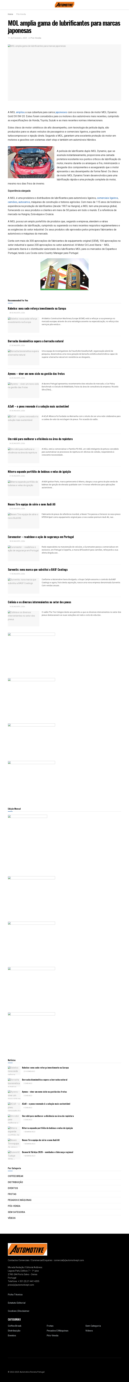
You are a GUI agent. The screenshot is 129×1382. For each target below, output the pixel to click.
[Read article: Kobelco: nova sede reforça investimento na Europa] (23, 325)
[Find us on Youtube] (9, 1365)
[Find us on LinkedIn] (13, 1365)
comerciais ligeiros (107, 197)
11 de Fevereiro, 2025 (17, 37)
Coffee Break (15, 1176)
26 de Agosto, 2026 (17, 378)
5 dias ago (27, 1120)
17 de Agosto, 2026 (17, 574)
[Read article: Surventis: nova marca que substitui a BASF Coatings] (23, 586)
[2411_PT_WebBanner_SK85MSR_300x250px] (31, 986)
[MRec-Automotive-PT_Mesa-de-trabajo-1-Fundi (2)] (31, 780)
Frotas (12, 1194)
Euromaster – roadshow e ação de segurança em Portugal (41, 537)
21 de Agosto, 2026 (17, 476)
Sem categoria (16, 1212)
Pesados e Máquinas (19, 1200)
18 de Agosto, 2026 (17, 541)
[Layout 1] (31, 652)
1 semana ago (29, 1132)
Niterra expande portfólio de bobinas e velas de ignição (39, 471)
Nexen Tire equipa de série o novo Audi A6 (32, 504)
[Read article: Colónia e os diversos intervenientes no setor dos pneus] (23, 618)
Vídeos (12, 1218)
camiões (12, 202)
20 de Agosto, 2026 (17, 509)
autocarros (24, 202)
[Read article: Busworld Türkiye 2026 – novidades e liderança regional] (14, 1155)
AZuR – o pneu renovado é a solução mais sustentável (38, 406)
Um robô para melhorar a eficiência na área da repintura (40, 439)
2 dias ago (27, 1083)
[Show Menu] (9, 4)
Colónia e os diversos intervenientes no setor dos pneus (39, 602)
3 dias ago (27, 1096)
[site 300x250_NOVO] (31, 895)
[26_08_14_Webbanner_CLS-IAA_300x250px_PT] (31, 697)
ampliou (20, 112)
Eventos (13, 1188)
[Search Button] (119, 4)
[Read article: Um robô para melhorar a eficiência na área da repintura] (23, 455)
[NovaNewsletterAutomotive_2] (31, 1031)
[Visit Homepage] (64, 5)
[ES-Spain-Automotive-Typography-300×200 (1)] (31, 739)
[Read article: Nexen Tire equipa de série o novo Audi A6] (23, 520)
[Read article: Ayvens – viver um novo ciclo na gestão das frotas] (23, 390)
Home (10, 14)
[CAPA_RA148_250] (27, 842)
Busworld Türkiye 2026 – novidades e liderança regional (47, 1152)
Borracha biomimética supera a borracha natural (35, 341)
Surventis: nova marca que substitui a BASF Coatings (38, 569)
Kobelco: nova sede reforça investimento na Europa (37, 308)
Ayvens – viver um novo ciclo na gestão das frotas (36, 374)
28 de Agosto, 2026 (17, 313)
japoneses (62, 112)
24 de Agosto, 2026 (17, 443)
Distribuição (15, 1182)
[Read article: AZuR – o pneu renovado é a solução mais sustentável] (23, 423)
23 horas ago (29, 1071)
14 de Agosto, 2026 (17, 607)
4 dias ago (27, 1108)
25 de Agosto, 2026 (17, 411)
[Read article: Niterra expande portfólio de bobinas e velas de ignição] (23, 488)
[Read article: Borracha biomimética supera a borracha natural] (23, 357)
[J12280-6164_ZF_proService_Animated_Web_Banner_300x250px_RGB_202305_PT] (31, 941)
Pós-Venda (21, 14)
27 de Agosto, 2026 (17, 345)
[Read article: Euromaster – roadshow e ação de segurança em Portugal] (23, 553)
